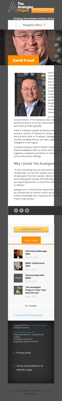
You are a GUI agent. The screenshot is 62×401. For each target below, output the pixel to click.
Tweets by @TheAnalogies (28, 315)
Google (16, 210)
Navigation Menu (32, 25)
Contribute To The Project (31, 229)
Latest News (31, 240)
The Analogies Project (37, 325)
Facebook (21, 210)
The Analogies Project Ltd (24, 332)
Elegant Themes (30, 390)
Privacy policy (23, 352)
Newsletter (43, 10)
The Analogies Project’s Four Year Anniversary (35, 290)
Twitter (27, 210)
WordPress (31, 393)
